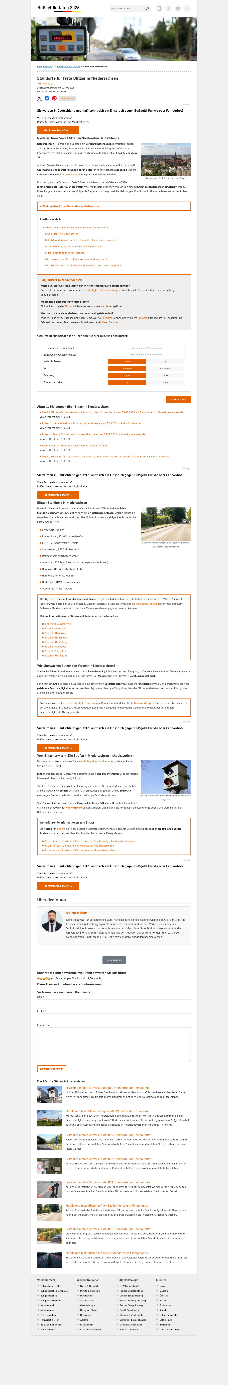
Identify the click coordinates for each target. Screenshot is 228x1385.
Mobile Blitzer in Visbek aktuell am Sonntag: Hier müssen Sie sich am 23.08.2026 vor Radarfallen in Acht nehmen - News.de (112, 412)
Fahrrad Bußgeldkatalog (131, 1291)
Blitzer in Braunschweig (57, 623)
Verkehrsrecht (74, 807)
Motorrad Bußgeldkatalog (132, 1315)
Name (41, 996)
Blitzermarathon (48, 1315)
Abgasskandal (87, 1300)
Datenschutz (166, 1320)
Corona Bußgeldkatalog (131, 1324)
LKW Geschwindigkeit (90, 1329)
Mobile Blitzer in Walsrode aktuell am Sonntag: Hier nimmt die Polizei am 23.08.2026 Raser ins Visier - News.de (105, 456)
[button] (39, 98)
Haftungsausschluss (169, 1315)
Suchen (148, 8)
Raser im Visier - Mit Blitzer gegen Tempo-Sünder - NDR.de (75, 445)
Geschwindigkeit (88, 1305)
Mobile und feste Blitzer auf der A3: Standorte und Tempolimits (107, 1253)
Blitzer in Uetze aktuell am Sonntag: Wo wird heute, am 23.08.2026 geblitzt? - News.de (91, 423)
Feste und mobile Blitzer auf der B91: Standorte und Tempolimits (108, 1182)
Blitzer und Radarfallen (68, 66)
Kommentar (43, 1025)
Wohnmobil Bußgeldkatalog (133, 1320)
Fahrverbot (46, 1320)
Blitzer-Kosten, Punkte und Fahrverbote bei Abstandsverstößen (80, 850)
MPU (56, 1320)
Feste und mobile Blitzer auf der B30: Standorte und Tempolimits (108, 1229)
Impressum (165, 1324)
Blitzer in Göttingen (55, 628)
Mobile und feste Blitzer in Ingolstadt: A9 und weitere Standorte (107, 1111)
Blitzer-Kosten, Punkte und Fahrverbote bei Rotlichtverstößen (79, 845)
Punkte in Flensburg (90, 1291)
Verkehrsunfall (47, 1305)
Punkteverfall (86, 1295)
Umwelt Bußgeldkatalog (131, 1295)
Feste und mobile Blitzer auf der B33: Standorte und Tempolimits (108, 1159)
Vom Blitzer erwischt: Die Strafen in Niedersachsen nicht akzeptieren (83, 265)
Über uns (164, 1295)
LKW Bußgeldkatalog (130, 1286)
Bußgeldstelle (86, 1324)
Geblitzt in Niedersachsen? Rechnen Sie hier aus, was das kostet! (82, 240)
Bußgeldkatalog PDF (51, 1300)
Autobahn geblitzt (49, 1329)
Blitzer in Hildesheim (56, 637)
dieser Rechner (109, 322)
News (162, 1286)
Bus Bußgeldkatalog (129, 1310)
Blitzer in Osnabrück (55, 646)
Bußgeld (142, 317)
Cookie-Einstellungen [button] (170, 1329)
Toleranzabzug (142, 703)
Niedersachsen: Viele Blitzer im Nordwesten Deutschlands (75, 227)
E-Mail (41, 1011)
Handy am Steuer (88, 1310)
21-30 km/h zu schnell (51, 1324)
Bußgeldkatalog (45, 66)
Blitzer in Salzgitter (55, 651)
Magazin (164, 1291)
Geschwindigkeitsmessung (82, 703)
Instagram (187, 8)
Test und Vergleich (129, 1329)
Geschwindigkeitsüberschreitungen (100, 290)
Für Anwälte (165, 1305)
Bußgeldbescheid (94, 761)
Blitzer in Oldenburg (55, 642)
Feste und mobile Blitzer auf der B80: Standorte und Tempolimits (108, 1088)
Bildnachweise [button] (114, 960)
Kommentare (68, 98)
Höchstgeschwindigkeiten (147, 603)
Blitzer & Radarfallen (90, 1286)
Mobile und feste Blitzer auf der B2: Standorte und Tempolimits (107, 1205)
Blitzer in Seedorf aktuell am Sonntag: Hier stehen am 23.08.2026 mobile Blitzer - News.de (93, 434)
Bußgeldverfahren (70, 174)
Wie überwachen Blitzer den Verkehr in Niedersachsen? (76, 259)
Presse (163, 1300)
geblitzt (107, 317)
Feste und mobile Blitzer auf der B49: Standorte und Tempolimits (108, 1135)
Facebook (168, 8)
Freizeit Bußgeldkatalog (131, 1305)
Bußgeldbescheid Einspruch (54, 1291)
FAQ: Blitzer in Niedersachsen (61, 233)
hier (107, 306)
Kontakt (163, 1310)
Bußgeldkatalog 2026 (59, 9)
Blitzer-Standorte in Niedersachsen (65, 252)
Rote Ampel (85, 1315)
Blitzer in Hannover (55, 633)
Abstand (84, 1320)
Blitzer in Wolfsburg (55, 655)
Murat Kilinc (47, 83)
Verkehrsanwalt (48, 1310)
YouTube (177, 8)
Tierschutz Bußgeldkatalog (133, 1300)
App (159, 8)
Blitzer (68, 306)
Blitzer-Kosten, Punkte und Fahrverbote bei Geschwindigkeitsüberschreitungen (89, 841)
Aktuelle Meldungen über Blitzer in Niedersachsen (73, 246)
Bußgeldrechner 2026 (51, 1286)
